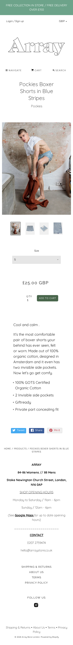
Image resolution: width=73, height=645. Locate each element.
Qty (29, 296)
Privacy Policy (36, 582)
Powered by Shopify (50, 637)
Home (7, 449)
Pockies (36, 106)
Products (20, 449)
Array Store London (31, 637)
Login (9, 21)
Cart (38, 70)
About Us (36, 572)
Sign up (19, 21)
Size (36, 250)
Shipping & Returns (36, 566)
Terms (36, 577)
